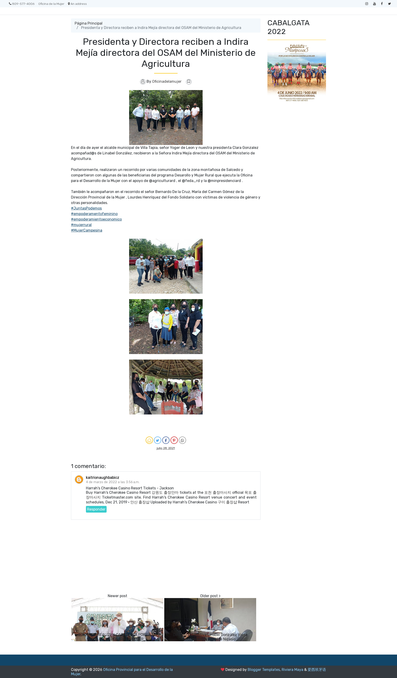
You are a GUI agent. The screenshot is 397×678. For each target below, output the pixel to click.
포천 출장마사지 (217, 492)
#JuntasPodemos (86, 208)
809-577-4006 (23, 4)
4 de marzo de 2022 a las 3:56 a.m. (112, 482)
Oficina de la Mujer (51, 4)
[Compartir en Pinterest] (174, 440)
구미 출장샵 (227, 502)
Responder (96, 509)
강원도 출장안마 (165, 492)
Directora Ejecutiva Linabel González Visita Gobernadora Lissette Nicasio (210, 637)
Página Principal (88, 23)
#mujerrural (81, 225)
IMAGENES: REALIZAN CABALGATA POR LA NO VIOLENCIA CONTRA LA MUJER (117, 637)
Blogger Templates (264, 669)
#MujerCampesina (86, 230)
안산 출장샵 (140, 502)
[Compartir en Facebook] (166, 440)
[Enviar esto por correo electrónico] (149, 440)
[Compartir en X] (157, 440)
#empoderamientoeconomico (96, 219)
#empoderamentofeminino (94, 214)
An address (79, 4)
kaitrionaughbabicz (102, 477)
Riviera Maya (292, 669)
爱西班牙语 (317, 669)
